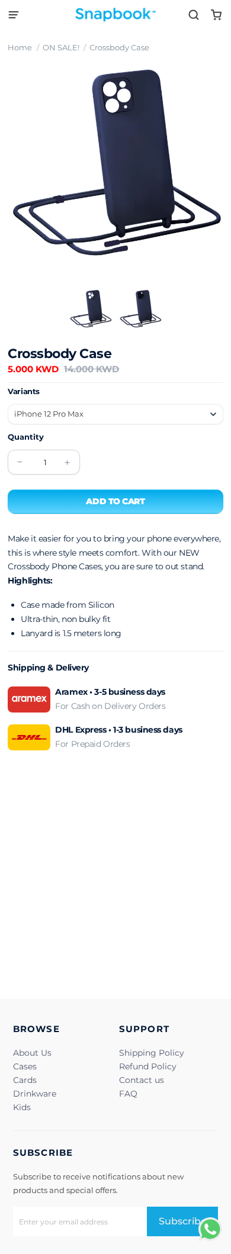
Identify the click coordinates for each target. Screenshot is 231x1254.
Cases (25, 1066)
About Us (32, 1052)
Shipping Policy (151, 1052)
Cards (25, 1080)
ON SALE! (61, 47)
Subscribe (183, 1221)
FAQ (128, 1093)
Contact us (141, 1080)
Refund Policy (148, 1066)
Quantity (26, 436)
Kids (22, 1107)
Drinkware (34, 1093)
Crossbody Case (119, 47)
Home (20, 47)
